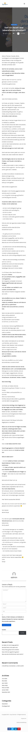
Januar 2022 (5, 690)
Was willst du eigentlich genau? (10, 652)
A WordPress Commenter (8, 666)
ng (25, 722)
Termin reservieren (16, 557)
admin (14, 577)
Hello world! (20, 666)
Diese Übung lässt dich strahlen (10, 649)
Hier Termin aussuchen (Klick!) (11, 499)
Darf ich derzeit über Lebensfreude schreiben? (14, 29)
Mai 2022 (4, 681)
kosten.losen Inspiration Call (10, 486)
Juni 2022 (4, 678)
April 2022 (4, 683)
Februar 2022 (5, 687)
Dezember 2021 (6, 692)
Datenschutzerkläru (21, 722)
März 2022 (5, 685)
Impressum (23, 718)
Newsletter (14, 24)
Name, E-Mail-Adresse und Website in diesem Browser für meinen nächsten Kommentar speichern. (13, 619)
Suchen (4, 629)
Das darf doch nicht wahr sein (10, 647)
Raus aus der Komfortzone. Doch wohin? (12, 654)
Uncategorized (6, 706)
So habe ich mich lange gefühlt (10, 645)
